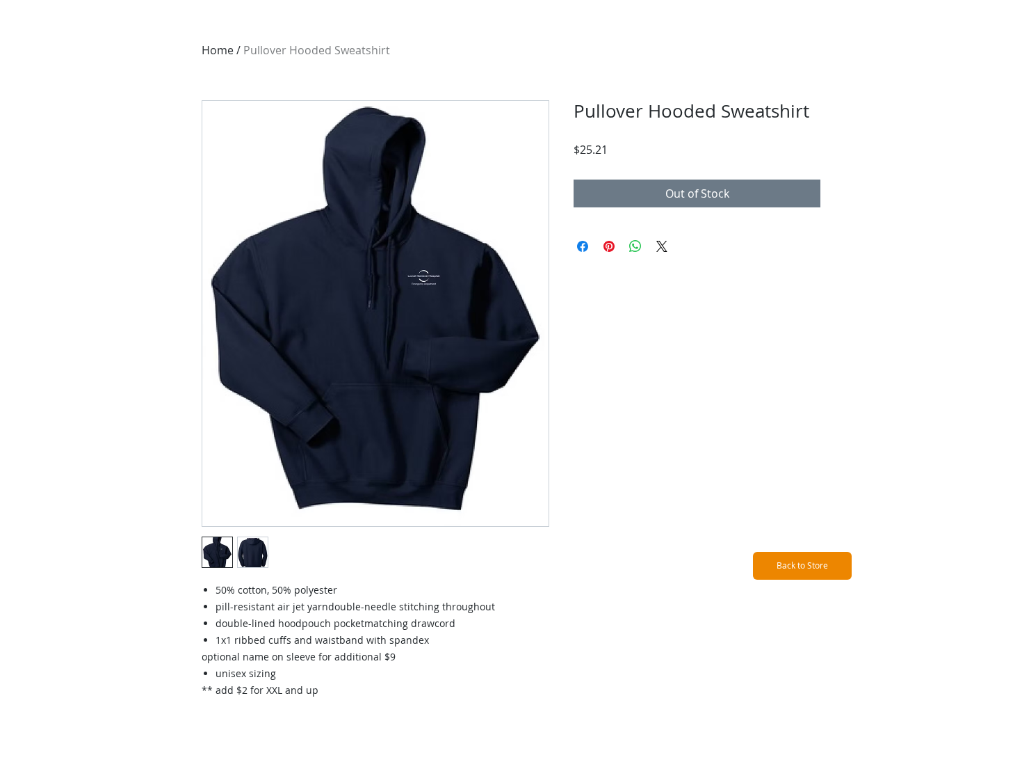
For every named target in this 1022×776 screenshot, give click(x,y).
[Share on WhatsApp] (635, 246)
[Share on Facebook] (582, 246)
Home (218, 50)
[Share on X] (662, 246)
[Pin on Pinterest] (609, 246)
